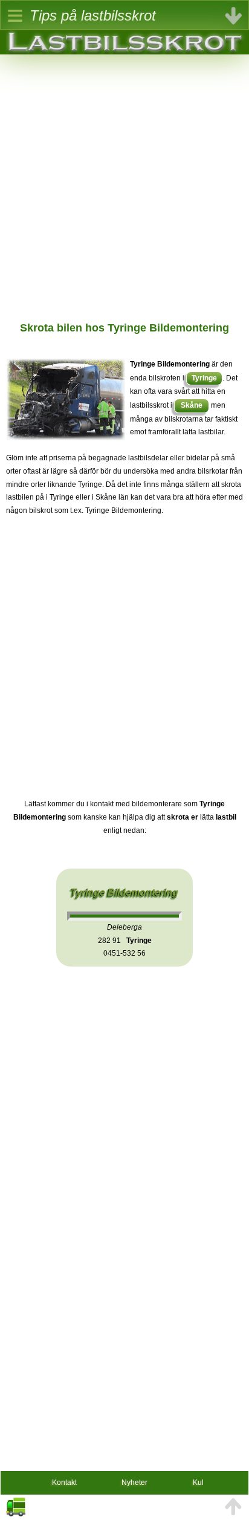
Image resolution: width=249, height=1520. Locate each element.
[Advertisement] (124, 179)
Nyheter (134, 1482)
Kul (198, 1482)
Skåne (191, 405)
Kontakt (64, 1482)
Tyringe (204, 378)
